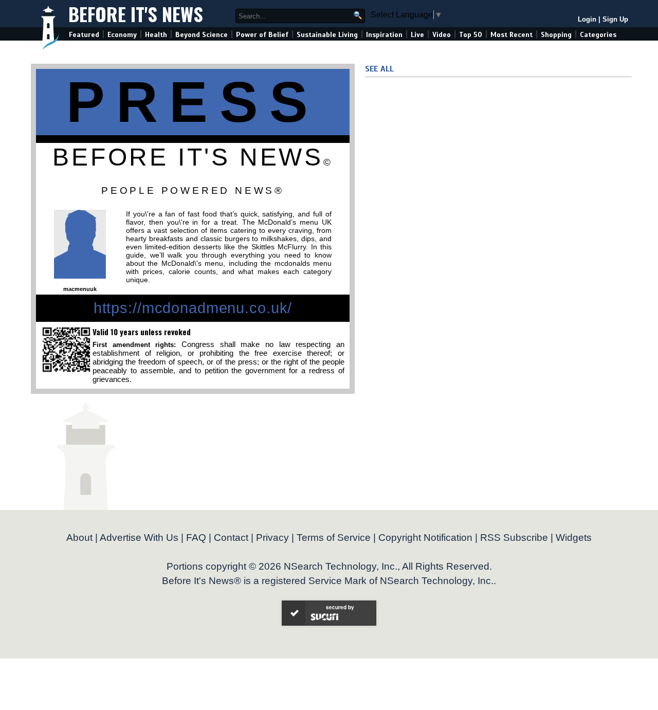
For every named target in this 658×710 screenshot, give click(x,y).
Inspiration (384, 34)
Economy (122, 34)
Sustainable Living (327, 34)
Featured (84, 34)
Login (587, 19)
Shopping (556, 34)
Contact (231, 537)
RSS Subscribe (514, 537)
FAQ (196, 537)
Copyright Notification (425, 537)
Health (156, 34)
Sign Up (615, 19)
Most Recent (511, 34)
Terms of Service (334, 537)
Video (441, 34)
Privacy (272, 537)
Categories (598, 34)
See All (379, 69)
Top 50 (470, 34)
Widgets (574, 537)
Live (417, 34)
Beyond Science (201, 34)
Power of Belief (262, 34)
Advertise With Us (139, 537)
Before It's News (135, 13)
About (79, 537)
